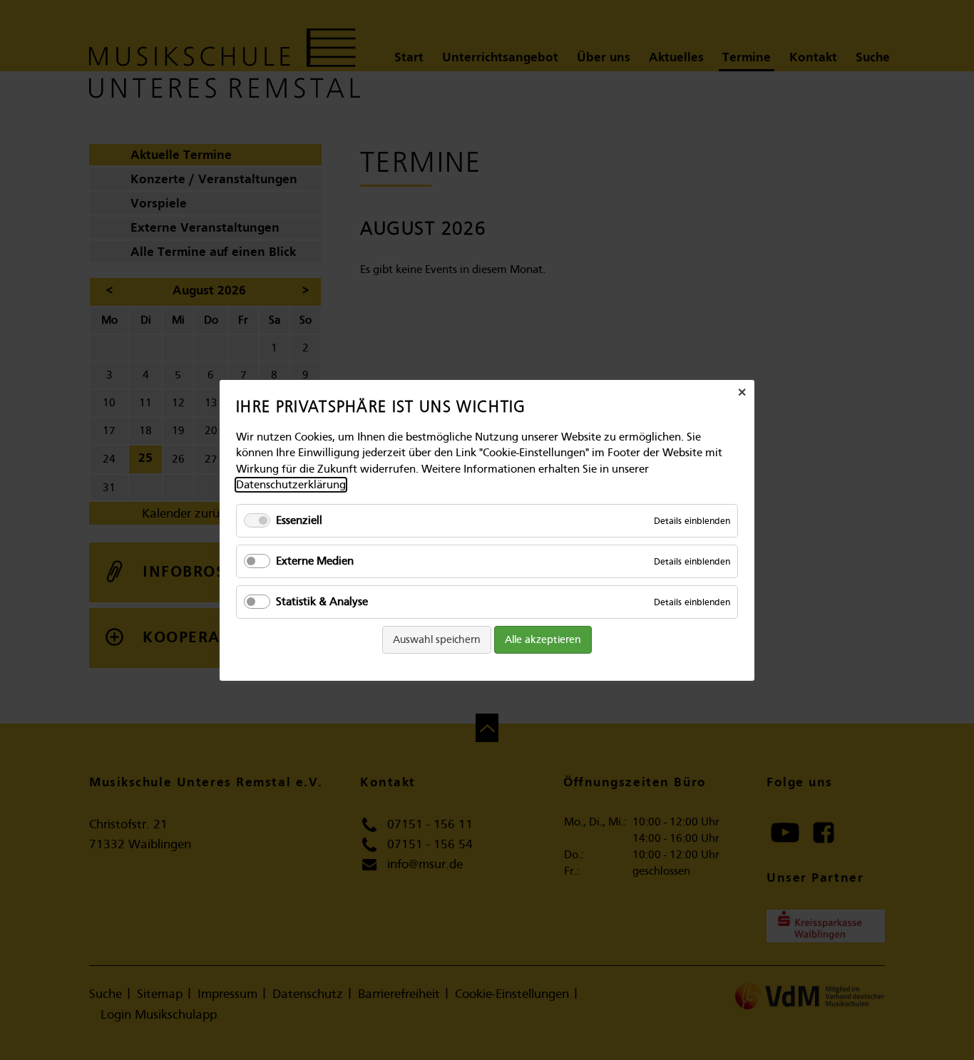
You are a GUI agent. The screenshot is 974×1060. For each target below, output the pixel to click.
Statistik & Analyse (322, 601)
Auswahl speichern (437, 639)
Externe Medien (315, 560)
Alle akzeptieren (543, 639)
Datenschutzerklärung (291, 484)
